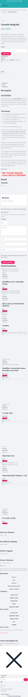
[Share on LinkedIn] (7, 71)
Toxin (14, 621)
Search (3, 677)
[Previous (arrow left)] (0, 687)
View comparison (5, 694)
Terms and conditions (14, 589)
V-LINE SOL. (7, 413)
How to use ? (4, 169)
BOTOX (14, 604)
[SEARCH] (26, 679)
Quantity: (3, 46)
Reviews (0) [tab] (5, 86)
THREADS (14, 624)
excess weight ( (17, 98)
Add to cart (6, 53)
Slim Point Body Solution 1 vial (14, 476)
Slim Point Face (8, 456)
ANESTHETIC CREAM (7, 364)
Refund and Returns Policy (14, 586)
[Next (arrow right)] (1, 687)
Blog (14, 580)
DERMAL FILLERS (14, 598)
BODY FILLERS (14, 595)
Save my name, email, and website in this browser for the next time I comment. (14, 256)
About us (14, 577)
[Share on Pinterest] (8, 71)
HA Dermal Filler (14, 612)
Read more (4, 523)
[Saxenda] (6, 61)
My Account (4, 675)
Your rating (3, 219)
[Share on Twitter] (6, 71)
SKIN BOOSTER (14, 601)
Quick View (5, 276)
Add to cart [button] (4, 289)
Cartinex (5, 326)
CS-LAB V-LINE (9, 518)
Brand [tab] (3, 85)
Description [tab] (5, 83)
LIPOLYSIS (17, 60)
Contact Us (14, 583)
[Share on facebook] (5, 71)
